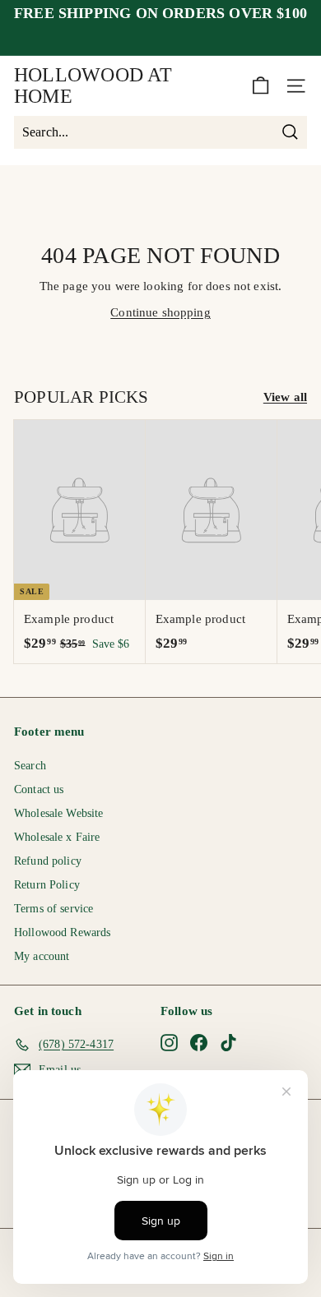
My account (42, 956)
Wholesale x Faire (57, 837)
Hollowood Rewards (62, 932)
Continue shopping (160, 312)
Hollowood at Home (93, 85)
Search (30, 765)
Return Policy (47, 885)
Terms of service (53, 908)
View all (285, 397)
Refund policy (47, 861)
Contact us (39, 789)
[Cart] (260, 86)
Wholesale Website (59, 813)
